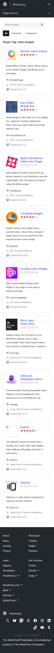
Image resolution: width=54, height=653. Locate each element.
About (6, 535)
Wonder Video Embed (33, 51)
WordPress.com (12, 585)
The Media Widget (31, 213)
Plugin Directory (10, 13)
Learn (6, 560)
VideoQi (25, 482)
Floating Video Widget (34, 268)
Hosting (7, 545)
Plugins (32, 545)
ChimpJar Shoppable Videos (31, 377)
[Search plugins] (42, 25)
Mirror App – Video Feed (27, 322)
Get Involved (35, 560)
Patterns (33, 550)
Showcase (34, 535)
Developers (9, 570)
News (6, 540)
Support (7, 565)
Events (32, 565)
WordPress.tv (11, 575)
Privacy (7, 550)
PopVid (24, 427)
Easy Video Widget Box (27, 104)
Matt (7, 590)
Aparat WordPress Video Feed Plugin (31, 160)
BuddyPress (11, 600)
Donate (34, 570)
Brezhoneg (15, 613)
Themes (33, 540)
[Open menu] (49, 4)
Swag (33, 575)
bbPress (9, 595)
